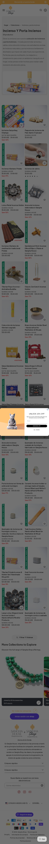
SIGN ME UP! (37, 426)
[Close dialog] (47, 409)
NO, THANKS (37, 429)
